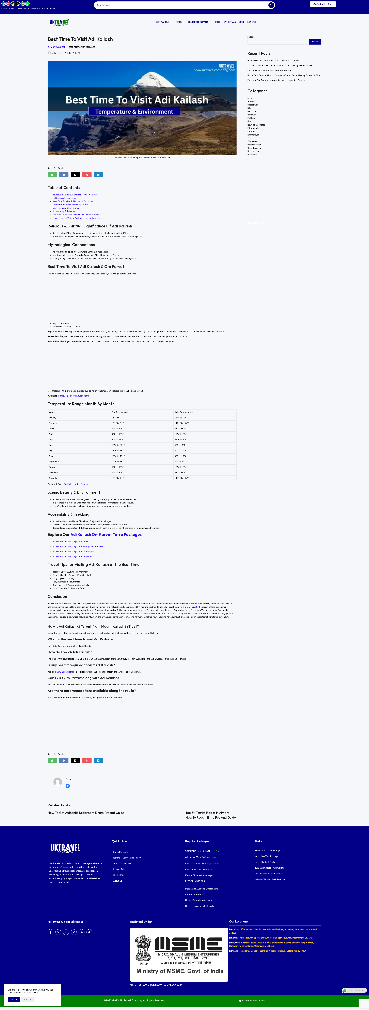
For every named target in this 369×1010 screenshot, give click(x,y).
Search (250, 37)
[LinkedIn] (98, 174)
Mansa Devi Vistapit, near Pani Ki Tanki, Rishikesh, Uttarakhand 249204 (272, 951)
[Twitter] (74, 932)
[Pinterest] (87, 174)
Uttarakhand (253, 151)
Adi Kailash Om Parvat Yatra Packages (106, 534)
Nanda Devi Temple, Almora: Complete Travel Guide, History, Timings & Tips (283, 75)
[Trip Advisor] (81, 932)
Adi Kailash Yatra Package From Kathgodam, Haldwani (78, 546)
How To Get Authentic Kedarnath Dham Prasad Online (86, 813)
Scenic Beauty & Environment (66, 208)
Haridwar (251, 115)
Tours (179, 22)
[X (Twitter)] (75, 174)
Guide (241, 22)
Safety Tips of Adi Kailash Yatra (73, 396)
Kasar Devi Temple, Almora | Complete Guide (269, 70)
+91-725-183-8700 (16, 8)
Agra (249, 98)
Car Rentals (230, 22)
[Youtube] (8, 3)
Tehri (249, 138)
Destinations (162, 22)
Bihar (249, 108)
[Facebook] (3, 3)
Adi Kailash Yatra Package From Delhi (70, 542)
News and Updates (256, 125)
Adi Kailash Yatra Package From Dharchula (73, 556)
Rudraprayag (253, 135)
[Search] (271, 5)
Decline (27, 999)
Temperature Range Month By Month (70, 205)
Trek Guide (252, 141)
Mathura (251, 118)
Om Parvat (192, 607)
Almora (251, 101)
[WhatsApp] (52, 174)
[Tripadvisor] (22, 3)
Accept (14, 999)
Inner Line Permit (63, 672)
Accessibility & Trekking (64, 211)
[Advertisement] (142, 298)
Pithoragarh (253, 128)
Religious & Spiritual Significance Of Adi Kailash (75, 195)
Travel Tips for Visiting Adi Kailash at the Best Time (77, 218)
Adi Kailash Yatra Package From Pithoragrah (73, 551)
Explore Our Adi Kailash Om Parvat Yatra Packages (77, 214)
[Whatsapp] (27, 3)
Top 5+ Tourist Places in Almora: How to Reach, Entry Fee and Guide (279, 65)
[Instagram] (13, 3)
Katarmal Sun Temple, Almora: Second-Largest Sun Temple (276, 80)
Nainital (251, 121)
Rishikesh (251, 131)
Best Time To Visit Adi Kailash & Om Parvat (73, 201)
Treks (218, 22)
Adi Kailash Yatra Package (76, 484)
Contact (251, 22)
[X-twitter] (18, 3)
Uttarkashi (252, 155)
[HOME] (49, 47)
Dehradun (251, 111)
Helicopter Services (198, 22)
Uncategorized (254, 145)
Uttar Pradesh (254, 148)
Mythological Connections (65, 198)
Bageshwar (252, 105)
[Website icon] (68, 786)
